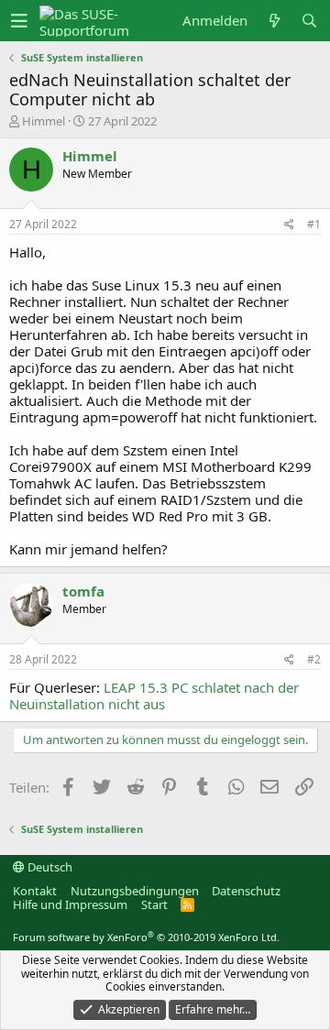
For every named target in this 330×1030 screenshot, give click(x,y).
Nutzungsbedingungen (135, 890)
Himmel (43, 121)
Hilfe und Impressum (70, 904)
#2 (314, 659)
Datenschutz (246, 890)
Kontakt (35, 890)
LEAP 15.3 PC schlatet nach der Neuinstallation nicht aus (154, 695)
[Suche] (309, 21)
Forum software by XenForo (146, 937)
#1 (314, 224)
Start (154, 904)
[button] (19, 21)
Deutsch (48, 867)
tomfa (83, 591)
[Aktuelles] (274, 21)
